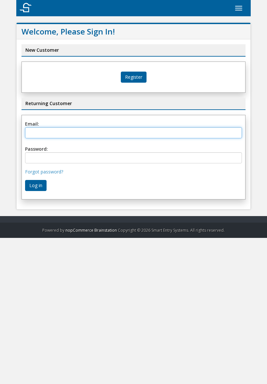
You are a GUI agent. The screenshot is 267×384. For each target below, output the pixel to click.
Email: (32, 124)
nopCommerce (79, 230)
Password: (36, 149)
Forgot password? (44, 172)
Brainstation (106, 230)
